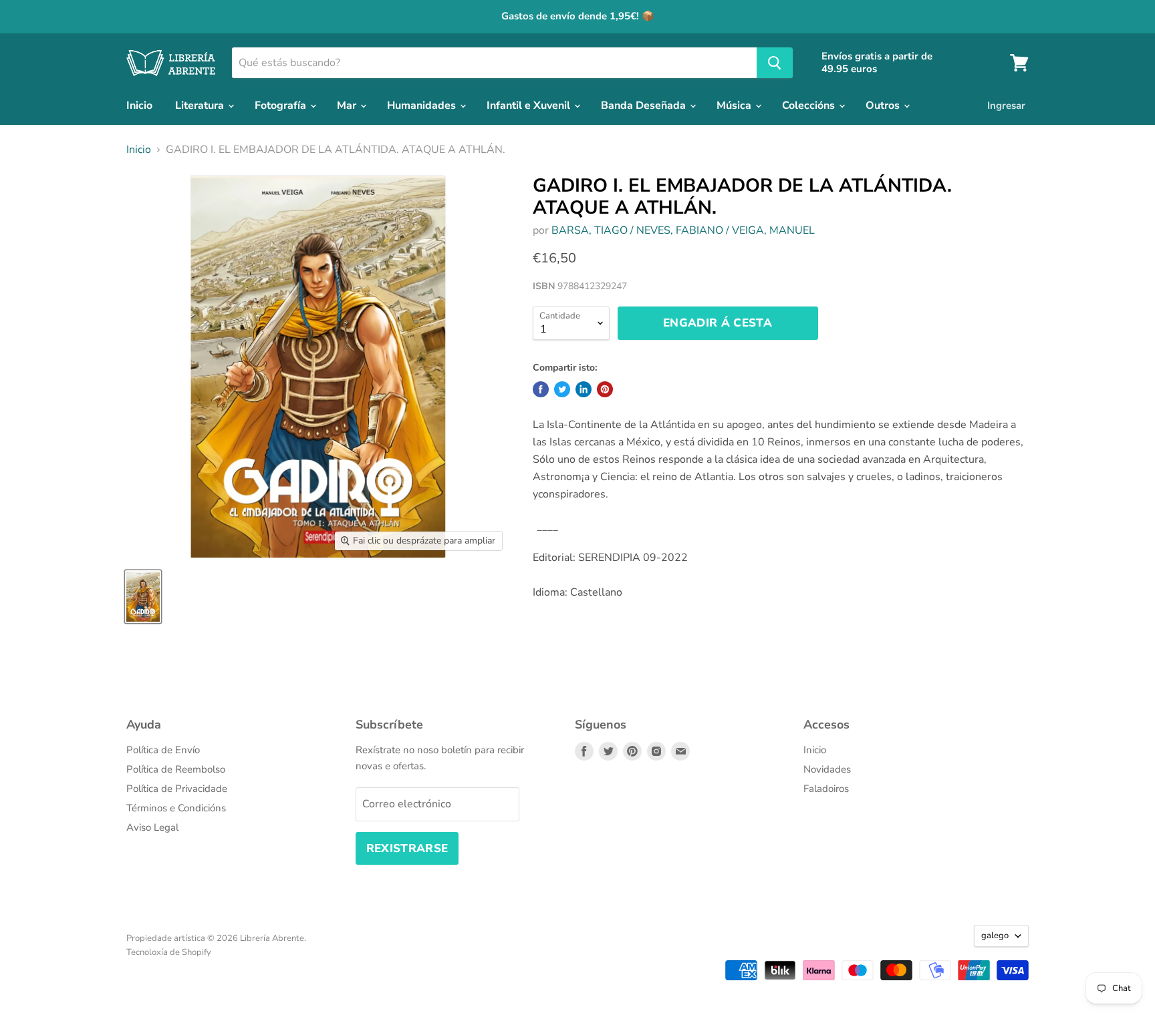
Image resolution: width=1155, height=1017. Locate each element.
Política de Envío (163, 750)
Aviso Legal (152, 827)
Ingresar (1006, 105)
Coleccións (810, 105)
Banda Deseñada (644, 105)
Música (735, 105)
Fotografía (282, 105)
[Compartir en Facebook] (541, 389)
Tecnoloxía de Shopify (168, 952)
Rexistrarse (407, 848)
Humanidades (423, 105)
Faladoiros (826, 788)
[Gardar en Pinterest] (605, 389)
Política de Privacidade (176, 788)
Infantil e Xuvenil (530, 105)
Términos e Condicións (176, 808)
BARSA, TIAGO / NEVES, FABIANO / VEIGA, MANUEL (683, 230)
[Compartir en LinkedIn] (583, 389)
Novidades (827, 769)
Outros (884, 105)
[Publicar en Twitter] (562, 389)
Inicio (139, 105)
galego (995, 936)
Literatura (201, 105)
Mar (348, 105)
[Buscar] (775, 62)
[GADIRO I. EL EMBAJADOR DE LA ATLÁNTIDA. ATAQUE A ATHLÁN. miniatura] (143, 596)
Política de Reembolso (175, 769)
